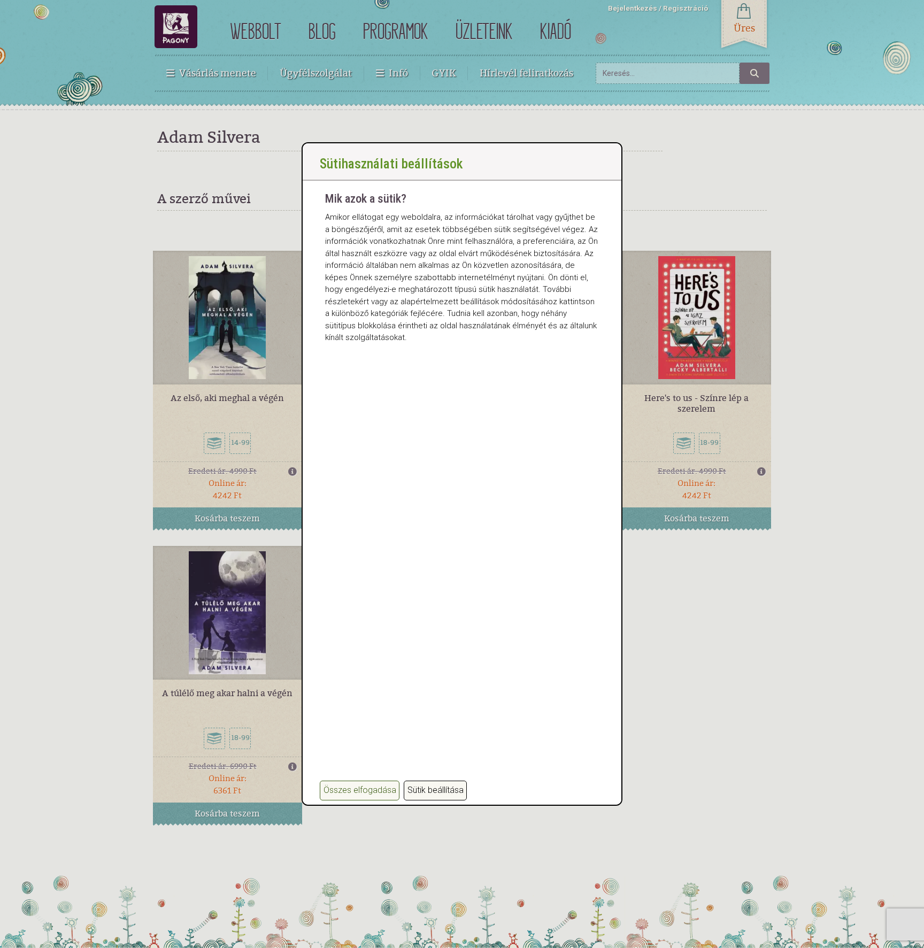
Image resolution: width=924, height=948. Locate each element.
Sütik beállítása (435, 790)
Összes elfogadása (360, 790)
